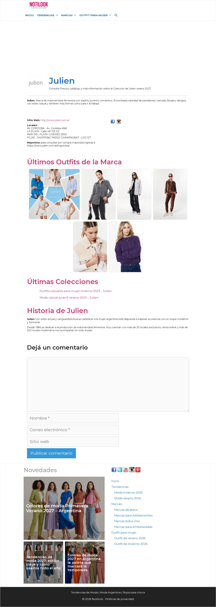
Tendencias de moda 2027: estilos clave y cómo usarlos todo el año (43, 562)
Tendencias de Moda (84, 592)
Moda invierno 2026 (128, 492)
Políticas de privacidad (119, 599)
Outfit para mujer (93, 15)
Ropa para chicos (134, 592)
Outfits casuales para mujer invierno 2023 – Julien (76, 291)
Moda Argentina (76, 5)
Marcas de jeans (126, 509)
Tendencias (45, 15)
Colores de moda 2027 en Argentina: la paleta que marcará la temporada (84, 562)
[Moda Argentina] (39, 5)
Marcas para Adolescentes (133, 515)
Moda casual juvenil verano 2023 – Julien (69, 297)
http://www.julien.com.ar (55, 120)
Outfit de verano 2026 (130, 538)
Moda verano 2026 (127, 498)
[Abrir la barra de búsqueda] (116, 15)
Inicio (29, 15)
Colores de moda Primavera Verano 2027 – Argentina (57, 508)
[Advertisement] (108, 49)
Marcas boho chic (127, 521)
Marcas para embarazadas (133, 527)
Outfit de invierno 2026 (130, 544)
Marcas (67, 15)
